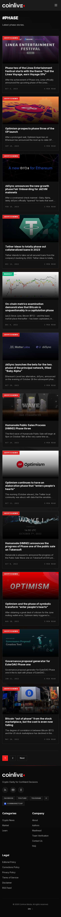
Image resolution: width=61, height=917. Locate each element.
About (35, 820)
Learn (5, 830)
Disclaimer (7, 882)
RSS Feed (6, 888)
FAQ (34, 846)
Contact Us (37, 841)
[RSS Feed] (5, 790)
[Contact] (13, 790)
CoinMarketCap (15, 803)
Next (22, 758)
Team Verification (40, 835)
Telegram (36, 798)
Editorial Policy (9, 862)
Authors (35, 825)
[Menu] (56, 5)
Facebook (8, 798)
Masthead (36, 830)
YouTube (22, 798)
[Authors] (21, 790)
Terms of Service (10, 877)
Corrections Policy (10, 867)
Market (5, 825)
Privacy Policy (8, 872)
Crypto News (8, 820)
